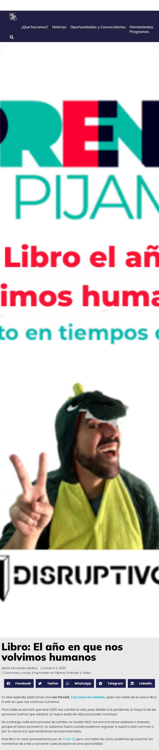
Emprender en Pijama (48, 673)
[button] (19, 683)
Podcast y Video (78, 673)
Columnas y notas (17, 673)
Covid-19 (68, 739)
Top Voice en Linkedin (88, 697)
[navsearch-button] (12, 37)
